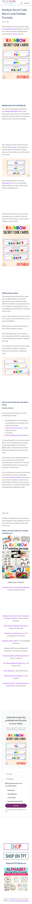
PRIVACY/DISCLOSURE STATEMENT (19, 900)
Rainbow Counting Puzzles (14, 633)
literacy (15, 34)
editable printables (11, 29)
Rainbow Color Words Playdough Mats (16, 587)
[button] (16, 749)
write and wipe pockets (13, 477)
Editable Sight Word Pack (13, 111)
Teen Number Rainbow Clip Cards (15, 626)
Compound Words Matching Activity (15, 656)
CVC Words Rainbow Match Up (14, 663)
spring (14, 147)
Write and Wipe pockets (13, 435)
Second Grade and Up (15, 801)
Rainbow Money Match (10, 641)
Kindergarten (12, 794)
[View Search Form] (21, 3)
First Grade (11, 797)
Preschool (11, 790)
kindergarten (6, 183)
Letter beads (9, 428)
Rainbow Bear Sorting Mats (13, 676)
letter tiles (17, 428)
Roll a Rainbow (9, 671)
